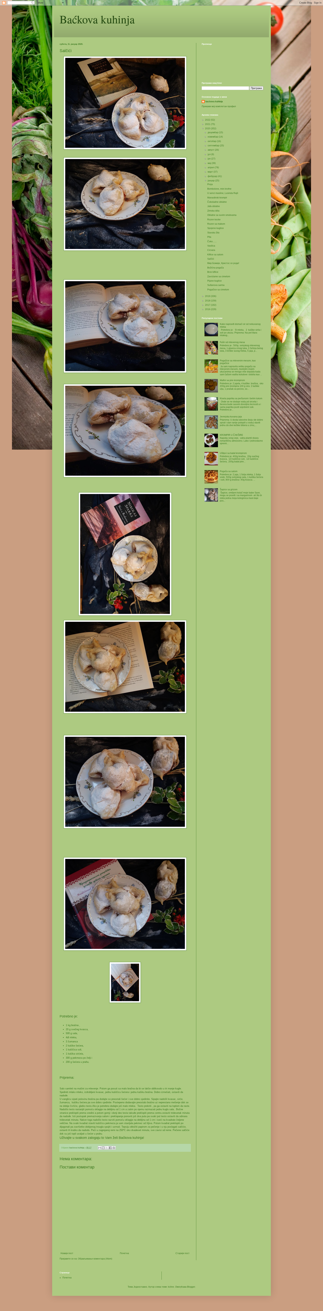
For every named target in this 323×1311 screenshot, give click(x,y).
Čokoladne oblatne (217, 202)
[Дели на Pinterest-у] (114, 1148)
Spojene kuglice (215, 228)
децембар (213, 132)
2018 (208, 300)
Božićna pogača (215, 267)
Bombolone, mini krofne (219, 189)
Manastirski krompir (217, 197)
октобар (212, 141)
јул (209, 154)
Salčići (210, 259)
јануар (211, 180)
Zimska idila (213, 210)
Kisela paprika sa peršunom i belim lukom (241, 398)
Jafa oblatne (213, 206)
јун (209, 158)
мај (210, 163)
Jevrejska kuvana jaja (231, 416)
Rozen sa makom (216, 224)
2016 (208, 309)
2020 (208, 128)
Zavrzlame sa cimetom (218, 276)
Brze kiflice (212, 272)
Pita (209, 237)
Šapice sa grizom (228, 489)
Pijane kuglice (214, 281)
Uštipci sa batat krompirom (233, 453)
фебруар (213, 176)
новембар (213, 136)
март (210, 171)
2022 (208, 120)
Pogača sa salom (228, 471)
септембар (214, 145)
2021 (208, 124)
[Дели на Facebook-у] (110, 1148)
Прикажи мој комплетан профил (219, 106)
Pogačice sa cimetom (218, 289)
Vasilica (211, 245)
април (211, 167)
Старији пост (183, 1253)
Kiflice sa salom (215, 254)
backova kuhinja (214, 101)
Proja (210, 184)
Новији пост (67, 1253)
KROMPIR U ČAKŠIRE (231, 435)
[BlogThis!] (103, 1148)
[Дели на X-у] (107, 1148)
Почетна (124, 1253)
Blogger (191, 1287)
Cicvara (211, 250)
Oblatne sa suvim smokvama (221, 215)
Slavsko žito (213, 232)
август (211, 150)
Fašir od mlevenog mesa (232, 342)
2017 (208, 305)
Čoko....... (212, 241)
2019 (208, 296)
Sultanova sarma (215, 285)
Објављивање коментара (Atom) (95, 1258)
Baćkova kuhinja (97, 19)
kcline (171, 1287)
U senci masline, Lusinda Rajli (222, 193)
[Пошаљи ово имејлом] (99, 1148)
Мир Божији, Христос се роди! (223, 263)
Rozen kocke (214, 219)
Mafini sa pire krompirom (232, 380)
